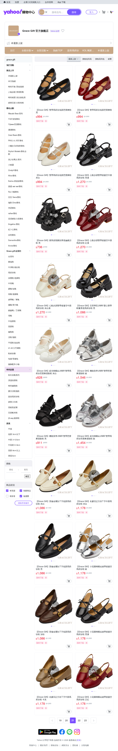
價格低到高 (87, 58)
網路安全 (65, 745)
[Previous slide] (36, 84)
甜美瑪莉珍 (73, 50)
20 (66, 720)
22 (79, 720)
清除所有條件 (23, 503)
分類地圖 (85, 745)
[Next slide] (71, 84)
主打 (12, 50)
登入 (91, 12)
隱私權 (75, 745)
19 (60, 720)
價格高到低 (99, 58)
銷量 (110, 58)
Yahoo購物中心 (19, 12)
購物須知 (54, 745)
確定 (27, 476)
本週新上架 (17, 43)
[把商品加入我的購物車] (69, 124)
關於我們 (43, 745)
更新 (79, 740)
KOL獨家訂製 (89, 50)
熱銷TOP (58, 50)
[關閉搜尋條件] (46, 12)
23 (85, 720)
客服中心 (33, 745)
